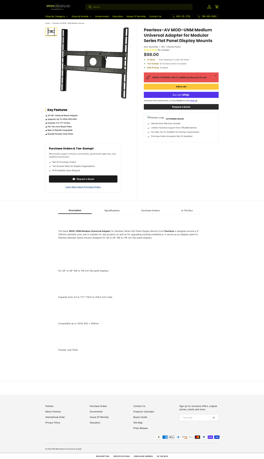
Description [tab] (75, 210)
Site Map (138, 422)
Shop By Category (55, 16)
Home (47, 23)
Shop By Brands (80, 16)
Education (117, 16)
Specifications (121, 456)
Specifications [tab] (112, 210)
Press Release (140, 428)
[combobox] (139, 7)
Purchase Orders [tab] (150, 210)
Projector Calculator (143, 411)
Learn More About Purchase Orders (83, 187)
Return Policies (53, 411)
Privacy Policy (52, 422)
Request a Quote (181, 106)
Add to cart (181, 86)
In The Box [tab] (187, 210)
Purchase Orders (98, 406)
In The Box (162, 456)
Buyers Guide (140, 417)
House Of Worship (136, 16)
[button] (217, 7)
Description (102, 456)
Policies (49, 406)
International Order (55, 417)
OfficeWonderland (58, 449)
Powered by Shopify (74, 449)
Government (102, 16)
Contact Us (155, 16)
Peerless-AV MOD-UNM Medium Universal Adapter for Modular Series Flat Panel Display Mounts (69, 23)
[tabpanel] (132, 292)
